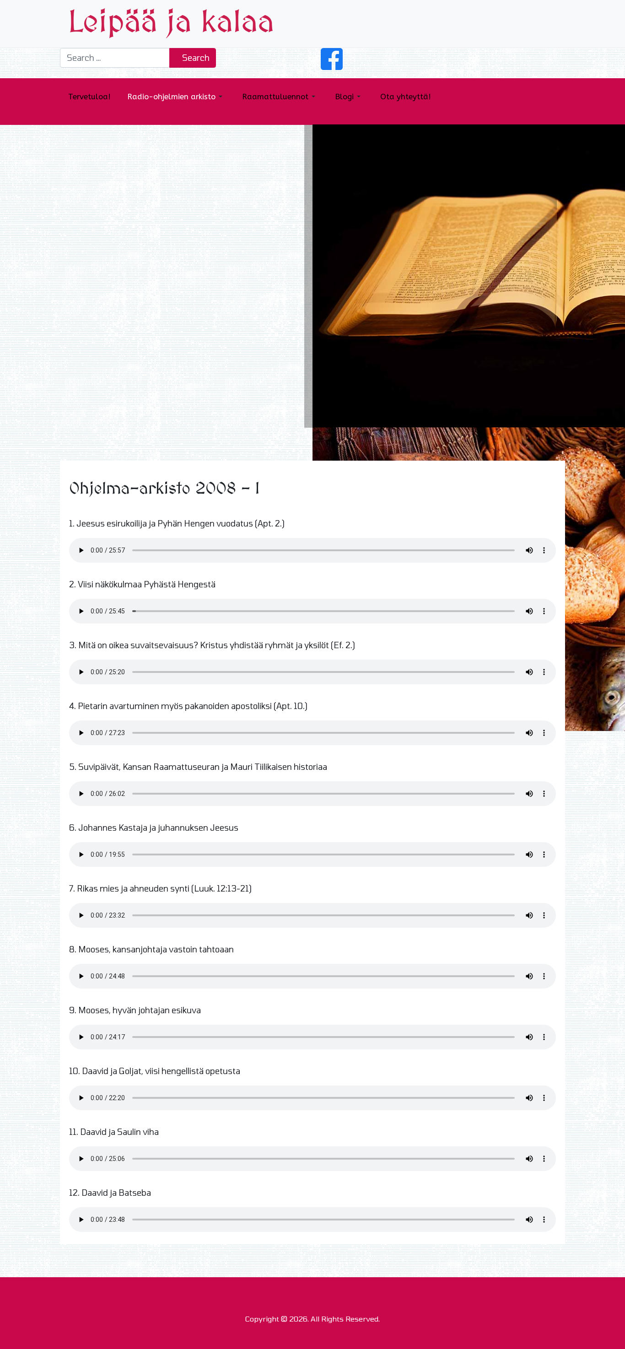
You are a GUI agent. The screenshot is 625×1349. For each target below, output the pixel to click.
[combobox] (115, 58)
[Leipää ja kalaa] (171, 23)
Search (195, 58)
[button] (553, 24)
